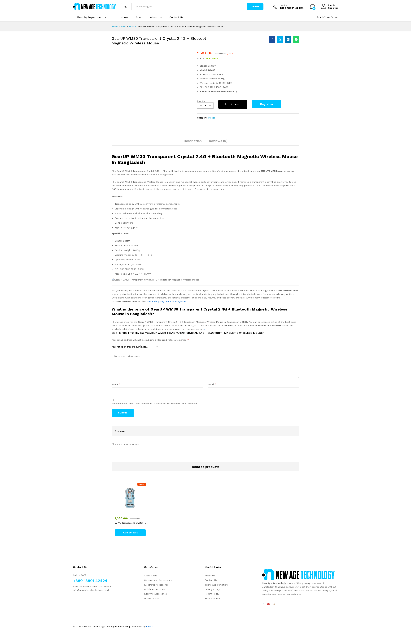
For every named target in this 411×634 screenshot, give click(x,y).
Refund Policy (212, 598)
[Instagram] (274, 604)
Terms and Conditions (216, 584)
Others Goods (151, 598)
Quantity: (201, 101)
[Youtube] (268, 604)
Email (212, 384)
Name (116, 384)
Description (193, 140)
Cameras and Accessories (158, 580)
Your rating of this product (126, 346)
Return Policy (212, 593)
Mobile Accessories (154, 589)
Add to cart (233, 104)
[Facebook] (263, 604)
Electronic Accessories (156, 584)
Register (333, 8)
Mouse (211, 117)
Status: (201, 58)
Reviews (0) (218, 140)
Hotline (283, 5)
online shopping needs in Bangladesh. (167, 301)
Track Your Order (327, 17)
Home (124, 17)
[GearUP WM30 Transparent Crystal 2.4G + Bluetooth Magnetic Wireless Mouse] (272, 39)
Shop (139, 17)
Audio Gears (150, 575)
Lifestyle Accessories (155, 593)
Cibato (149, 626)
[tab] (192, 142)
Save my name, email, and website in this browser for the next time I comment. (155, 403)
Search (255, 6)
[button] (130, 532)
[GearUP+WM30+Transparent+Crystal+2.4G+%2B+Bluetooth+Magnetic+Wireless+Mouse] (280, 39)
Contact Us (176, 17)
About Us (156, 17)
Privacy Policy (212, 589)
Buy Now (266, 104)
